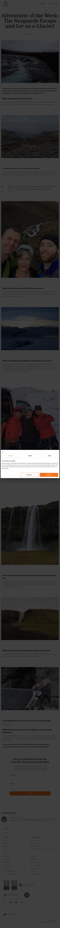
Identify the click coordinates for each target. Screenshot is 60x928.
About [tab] (49, 455)
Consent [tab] (10, 455)
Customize (29, 474)
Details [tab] (30, 455)
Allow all (49, 474)
